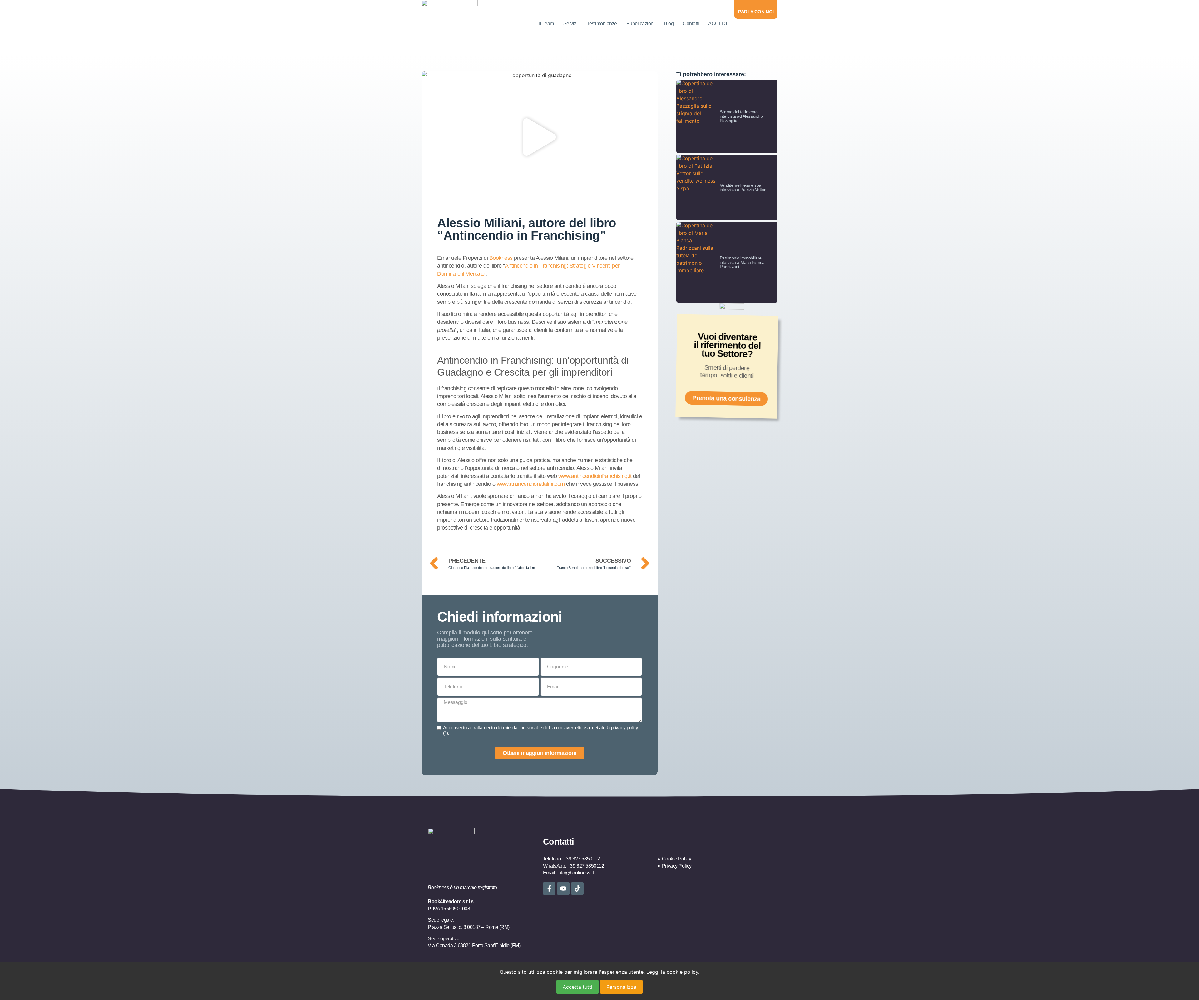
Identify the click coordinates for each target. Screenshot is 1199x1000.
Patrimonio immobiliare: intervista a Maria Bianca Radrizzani (742, 262)
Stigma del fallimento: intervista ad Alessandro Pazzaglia (741, 116)
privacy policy (624, 727)
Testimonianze (602, 23)
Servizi (570, 23)
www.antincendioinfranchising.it (595, 476)
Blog (669, 23)
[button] (539, 138)
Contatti (691, 23)
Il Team (546, 23)
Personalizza (621, 987)
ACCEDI (717, 23)
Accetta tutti (577, 987)
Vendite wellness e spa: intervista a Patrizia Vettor (743, 187)
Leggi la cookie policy (672, 972)
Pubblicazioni (640, 23)
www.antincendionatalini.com (531, 484)
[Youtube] (563, 888)
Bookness (501, 258)
